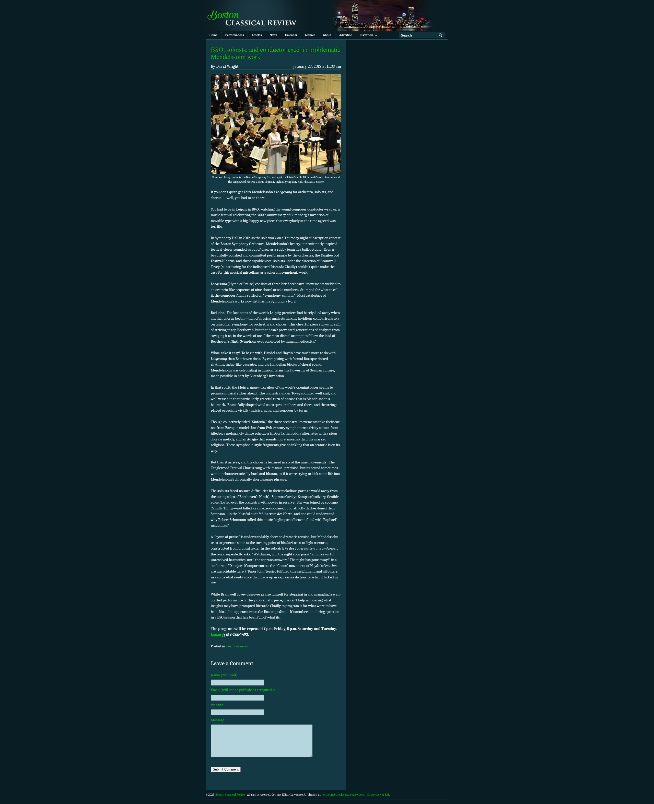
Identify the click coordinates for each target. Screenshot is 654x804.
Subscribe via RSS (378, 794)
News (273, 35)
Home (213, 35)
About (327, 35)
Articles (257, 35)
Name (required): (225, 675)
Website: (217, 705)
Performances (234, 35)
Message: (218, 720)
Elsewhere (367, 35)
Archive (310, 35)
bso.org (217, 634)
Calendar (291, 35)
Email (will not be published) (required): (243, 690)
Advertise (345, 35)
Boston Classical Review (257, 15)
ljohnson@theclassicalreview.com (343, 794)
